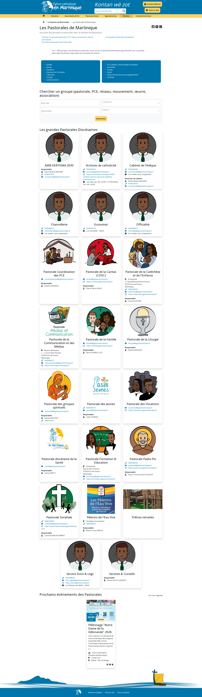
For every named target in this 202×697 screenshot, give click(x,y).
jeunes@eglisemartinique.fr (97, 410)
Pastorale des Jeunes (101, 404)
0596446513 (49, 360)
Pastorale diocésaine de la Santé (59, 460)
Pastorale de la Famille (101, 339)
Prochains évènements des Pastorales (57, 42)
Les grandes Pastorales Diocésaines (120, 37)
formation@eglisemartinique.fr (98, 476)
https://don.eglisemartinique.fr (77, 583)
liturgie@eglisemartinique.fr (139, 343)
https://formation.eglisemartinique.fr (100, 479)
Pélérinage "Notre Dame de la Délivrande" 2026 (100, 628)
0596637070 (49, 174)
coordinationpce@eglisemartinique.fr (59, 279)
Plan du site (109, 692)
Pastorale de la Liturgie (142, 339)
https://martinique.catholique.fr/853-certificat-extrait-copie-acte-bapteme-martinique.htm (99, 177)
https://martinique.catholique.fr (57, 365)
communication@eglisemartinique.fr (59, 363)
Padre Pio (111, 75)
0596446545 (133, 169)
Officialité (143, 224)
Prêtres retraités (143, 517)
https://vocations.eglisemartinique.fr (142, 410)
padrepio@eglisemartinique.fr (140, 465)
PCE (108, 65)
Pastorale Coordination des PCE (59, 273)
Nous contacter (123, 692)
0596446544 (133, 463)
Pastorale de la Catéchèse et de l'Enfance (142, 273)
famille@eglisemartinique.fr (97, 343)
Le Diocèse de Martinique (58, 22)
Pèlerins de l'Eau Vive (101, 517)
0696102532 (49, 420)
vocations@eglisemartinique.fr (140, 408)
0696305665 (49, 521)
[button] (55, 16)
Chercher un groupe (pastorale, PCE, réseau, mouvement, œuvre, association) (67, 38)
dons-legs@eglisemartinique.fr (77, 580)
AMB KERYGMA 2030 (59, 165)
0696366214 (91, 408)
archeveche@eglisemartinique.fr (57, 177)
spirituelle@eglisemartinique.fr (57, 411)
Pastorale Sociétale (59, 517)
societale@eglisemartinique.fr (56, 524)
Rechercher (101, 119)
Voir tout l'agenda (155, 595)
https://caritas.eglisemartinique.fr (99, 282)
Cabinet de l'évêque (143, 165)
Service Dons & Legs (80, 574)
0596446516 (49, 228)
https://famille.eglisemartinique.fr (99, 346)
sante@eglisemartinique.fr (55, 466)
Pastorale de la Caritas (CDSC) (101, 273)
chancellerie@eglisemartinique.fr (57, 231)
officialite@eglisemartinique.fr (140, 231)
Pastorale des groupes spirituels (59, 405)
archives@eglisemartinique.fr (97, 172)
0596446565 (70, 578)
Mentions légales (95, 692)
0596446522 (91, 169)
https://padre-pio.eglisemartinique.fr (142, 468)
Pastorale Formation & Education (101, 460)
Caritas (110, 70)
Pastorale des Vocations (143, 404)
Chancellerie (59, 224)
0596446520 (133, 289)
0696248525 (91, 524)
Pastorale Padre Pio (143, 459)
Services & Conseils (122, 574)
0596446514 (133, 228)
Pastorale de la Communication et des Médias (59, 342)
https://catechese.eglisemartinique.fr (142, 294)
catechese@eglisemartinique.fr (140, 292)
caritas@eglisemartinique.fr (97, 279)
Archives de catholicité (101, 165)
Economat (101, 224)
